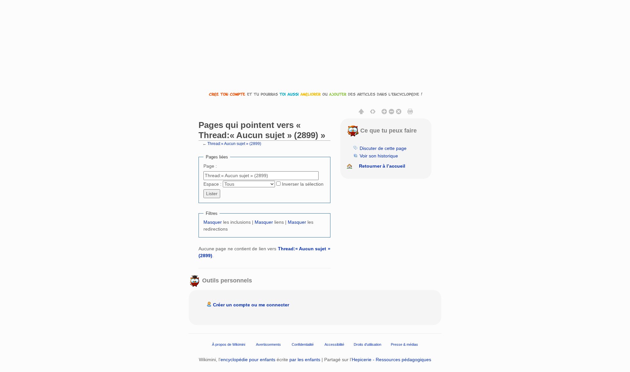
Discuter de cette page (383, 148)
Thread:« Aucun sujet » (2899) (234, 143)
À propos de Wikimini (228, 344)
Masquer (212, 222)
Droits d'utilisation (367, 344)
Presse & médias (404, 344)
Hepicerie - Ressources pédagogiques (391, 359)
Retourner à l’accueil (382, 166)
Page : (210, 166)
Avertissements (268, 344)
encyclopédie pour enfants (247, 359)
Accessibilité (334, 344)
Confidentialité (303, 344)
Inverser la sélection (303, 184)
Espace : (212, 184)
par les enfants (304, 359)
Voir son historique (379, 155)
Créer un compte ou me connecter (251, 304)
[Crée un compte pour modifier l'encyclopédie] (315, 94)
